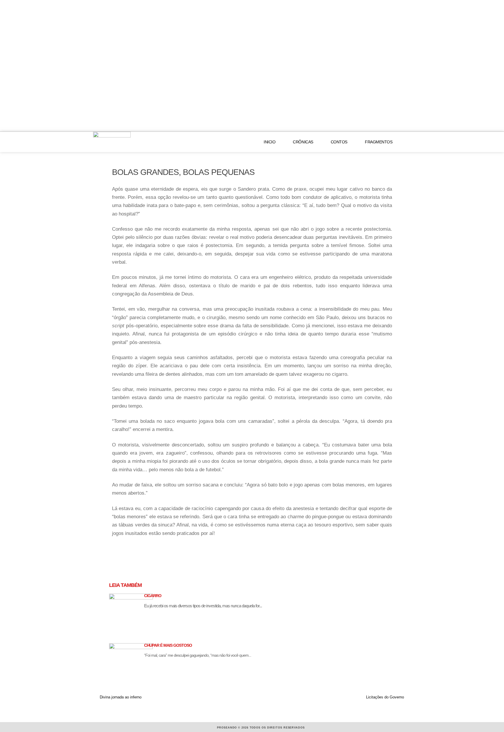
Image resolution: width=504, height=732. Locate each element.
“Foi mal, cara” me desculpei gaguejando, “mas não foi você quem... (197, 655)
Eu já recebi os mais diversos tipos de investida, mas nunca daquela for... (203, 605)
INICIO (269, 142)
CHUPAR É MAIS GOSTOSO (168, 645)
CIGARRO (152, 595)
